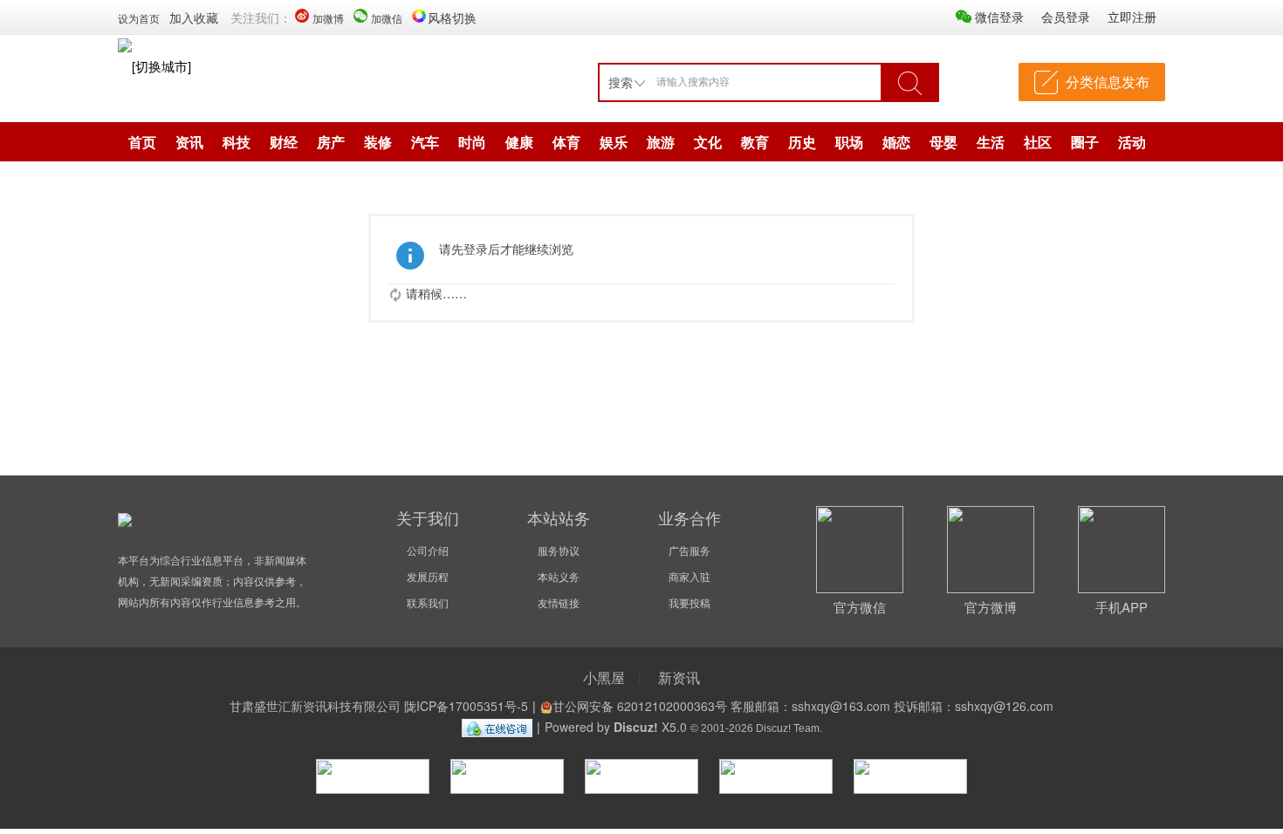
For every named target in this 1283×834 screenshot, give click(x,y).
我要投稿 (689, 602)
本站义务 (559, 576)
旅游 (661, 142)
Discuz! (636, 726)
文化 (708, 142)
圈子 (1085, 142)
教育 (755, 142)
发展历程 (428, 576)
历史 (802, 142)
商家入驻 (689, 576)
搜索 (620, 82)
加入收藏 (193, 17)
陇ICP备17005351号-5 (466, 705)
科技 (236, 142)
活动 (1132, 142)
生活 (991, 142)
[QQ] (497, 726)
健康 (519, 142)
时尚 (472, 142)
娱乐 (614, 142)
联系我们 (428, 602)
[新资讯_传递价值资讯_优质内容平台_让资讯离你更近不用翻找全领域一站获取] (125, 44)
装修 (378, 142)
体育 (566, 142)
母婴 (943, 142)
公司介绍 (428, 550)
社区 (1038, 142)
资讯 (189, 142)
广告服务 (689, 550)
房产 (331, 142)
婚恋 (896, 142)
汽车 (425, 142)
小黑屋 (604, 677)
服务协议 (559, 550)
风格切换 (452, 17)
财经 (284, 142)
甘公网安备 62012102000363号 (639, 705)
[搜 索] (909, 82)
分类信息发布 (1107, 82)
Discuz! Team (788, 728)
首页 (142, 142)
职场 (849, 142)
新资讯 (679, 677)
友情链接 (559, 602)
